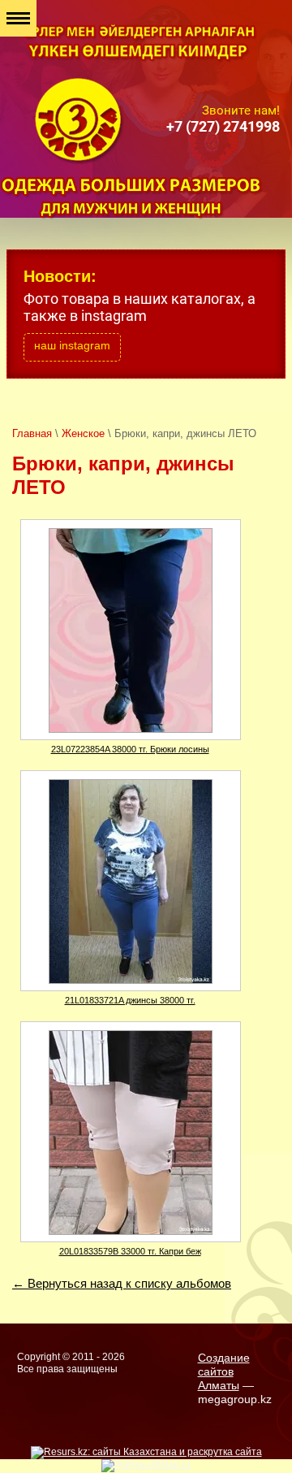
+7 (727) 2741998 (223, 126)
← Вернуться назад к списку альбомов (121, 1283)
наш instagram (72, 345)
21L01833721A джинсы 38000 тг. (130, 1000)
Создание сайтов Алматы (224, 1371)
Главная (32, 433)
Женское (83, 433)
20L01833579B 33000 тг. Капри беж (130, 1251)
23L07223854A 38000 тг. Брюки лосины (130, 749)
